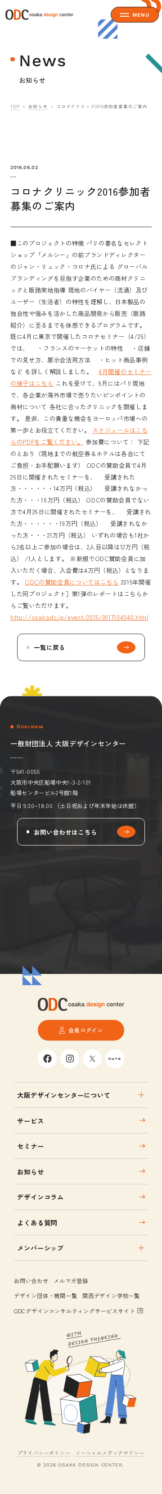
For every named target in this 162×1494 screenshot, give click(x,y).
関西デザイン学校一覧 (111, 1296)
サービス (30, 1120)
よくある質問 (37, 1222)
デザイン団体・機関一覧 (45, 1296)
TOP (14, 106)
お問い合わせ (31, 1281)
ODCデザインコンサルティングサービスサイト (74, 1311)
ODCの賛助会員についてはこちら (72, 581)
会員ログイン (85, 1030)
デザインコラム (40, 1197)
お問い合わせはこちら (65, 831)
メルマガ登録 (71, 1281)
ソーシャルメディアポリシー (110, 1452)
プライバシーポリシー (44, 1452)
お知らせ (38, 106)
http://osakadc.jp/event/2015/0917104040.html (79, 616)
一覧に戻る (49, 647)
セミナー (30, 1146)
